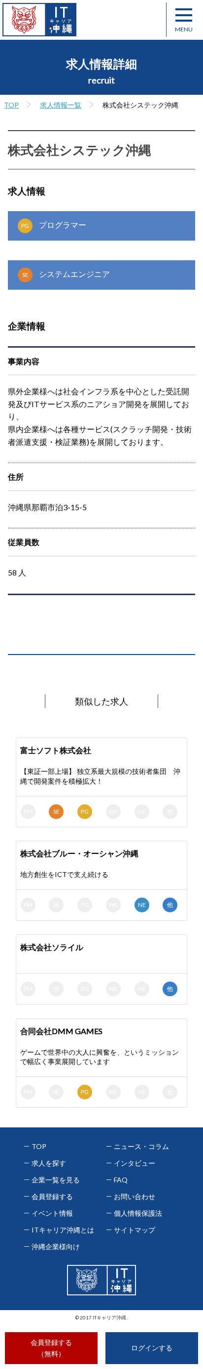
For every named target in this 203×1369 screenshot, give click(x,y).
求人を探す (49, 1163)
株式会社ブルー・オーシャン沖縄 (79, 853)
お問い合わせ (134, 1196)
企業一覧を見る (56, 1180)
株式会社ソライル (51, 947)
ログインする (151, 1347)
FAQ (121, 1180)
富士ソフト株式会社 (55, 750)
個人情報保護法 (138, 1213)
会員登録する (52, 1196)
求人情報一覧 (60, 105)
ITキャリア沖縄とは (63, 1230)
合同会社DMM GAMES (61, 1031)
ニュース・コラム (141, 1146)
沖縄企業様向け (56, 1246)
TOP (11, 105)
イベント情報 (52, 1213)
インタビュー (134, 1163)
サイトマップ (134, 1230)
